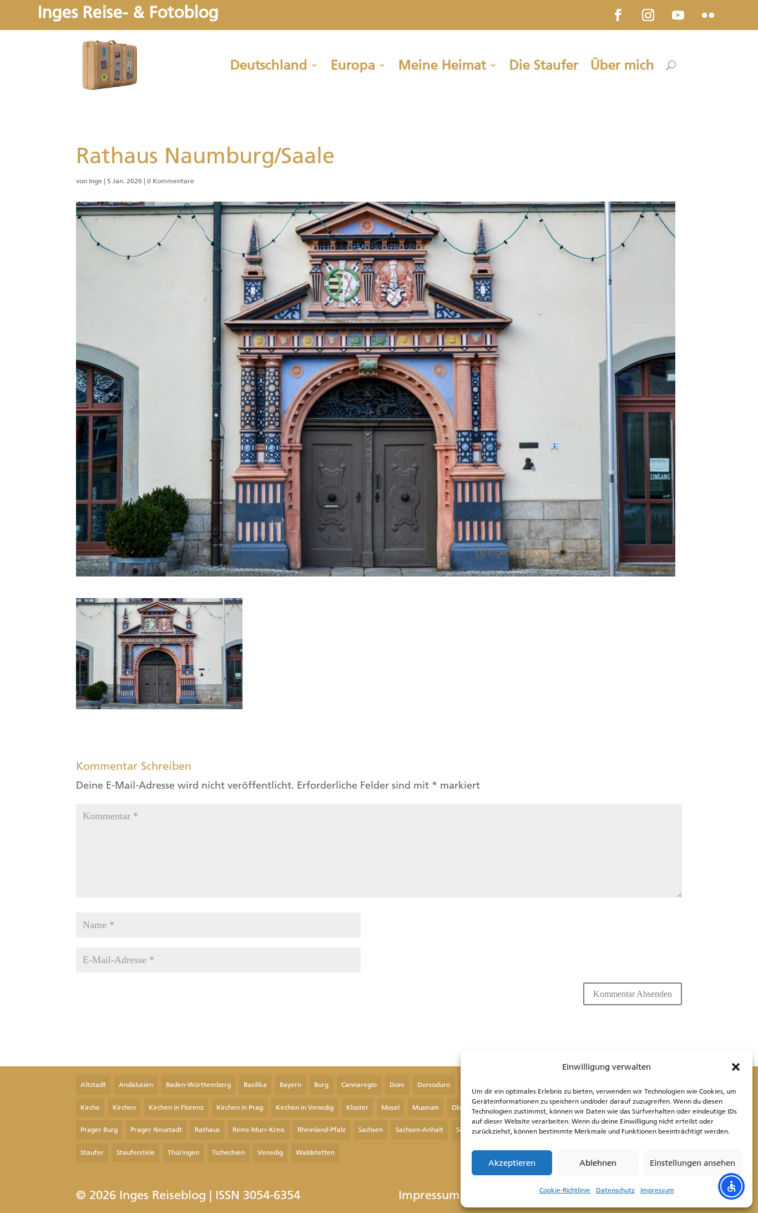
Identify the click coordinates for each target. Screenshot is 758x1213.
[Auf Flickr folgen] (708, 15)
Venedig (270, 1152)
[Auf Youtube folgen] (678, 15)
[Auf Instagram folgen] (648, 15)
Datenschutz (615, 1190)
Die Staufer (543, 65)
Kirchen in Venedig (304, 1107)
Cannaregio (359, 1085)
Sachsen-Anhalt (419, 1130)
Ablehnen (597, 1163)
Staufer (92, 1152)
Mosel (390, 1107)
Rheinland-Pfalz (321, 1130)
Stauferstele (136, 1152)
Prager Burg (99, 1130)
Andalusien (136, 1085)
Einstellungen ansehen (692, 1163)
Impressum (657, 1190)
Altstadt (93, 1085)
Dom (397, 1085)
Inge (95, 181)
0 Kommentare (170, 181)
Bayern (290, 1085)
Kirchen (124, 1107)
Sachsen (370, 1130)
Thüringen (183, 1152)
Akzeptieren (511, 1163)
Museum (425, 1107)
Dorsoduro (433, 1085)
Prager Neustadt (156, 1130)
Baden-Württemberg (198, 1085)
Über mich (622, 65)
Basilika (255, 1085)
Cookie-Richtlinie (564, 1190)
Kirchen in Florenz (176, 1107)
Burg (321, 1085)
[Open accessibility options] (731, 1186)
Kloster (357, 1107)
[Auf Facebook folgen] (618, 15)
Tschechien (228, 1152)
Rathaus (207, 1130)
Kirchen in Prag (239, 1107)
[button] (735, 1066)
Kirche (90, 1107)
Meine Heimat (442, 65)
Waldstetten (315, 1152)
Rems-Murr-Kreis (259, 1130)
